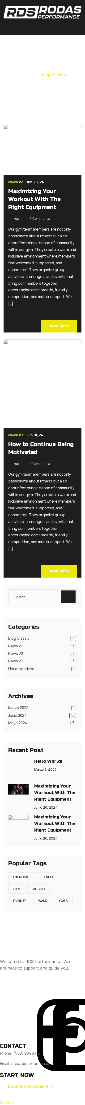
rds (16, 218)
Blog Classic (42, 638)
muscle (39, 889)
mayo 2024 (42, 722)
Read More (59, 326)
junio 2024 (42, 715)
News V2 (15, 182)
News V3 (15, 435)
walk (42, 900)
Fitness (47, 877)
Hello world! (48, 761)
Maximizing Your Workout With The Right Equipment (34, 199)
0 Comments (40, 218)
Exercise (21, 877)
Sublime (7, 1102)
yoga (63, 900)
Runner (19, 900)
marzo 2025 (42, 707)
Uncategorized (42, 668)
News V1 (42, 646)
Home (23, 75)
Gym (17, 889)
